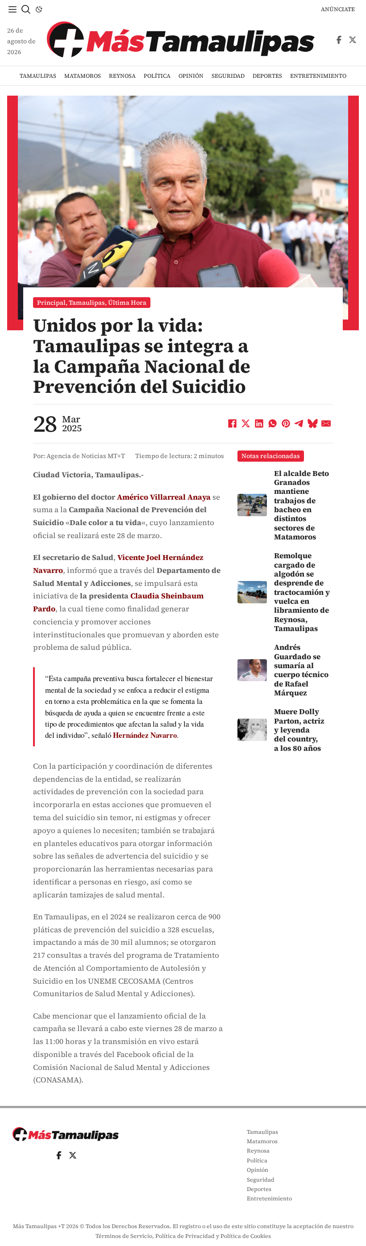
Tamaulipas (38, 76)
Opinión (191, 76)
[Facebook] (232, 423)
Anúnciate (338, 9)
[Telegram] (299, 423)
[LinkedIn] (259, 423)
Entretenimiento (318, 76)
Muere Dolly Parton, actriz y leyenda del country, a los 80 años (299, 729)
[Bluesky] (313, 423)
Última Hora (127, 302)
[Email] (326, 423)
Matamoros (82, 76)
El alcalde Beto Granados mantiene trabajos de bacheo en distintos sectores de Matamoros (301, 505)
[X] (246, 423)
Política (157, 76)
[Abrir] (12, 9)
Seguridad (228, 76)
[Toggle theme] (38, 9)
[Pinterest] (286, 423)
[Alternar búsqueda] (26, 9)
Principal (51, 302)
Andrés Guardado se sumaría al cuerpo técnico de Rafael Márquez (301, 670)
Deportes (267, 76)
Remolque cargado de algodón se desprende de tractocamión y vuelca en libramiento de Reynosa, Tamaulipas (302, 592)
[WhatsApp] (272, 423)
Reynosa (122, 76)
